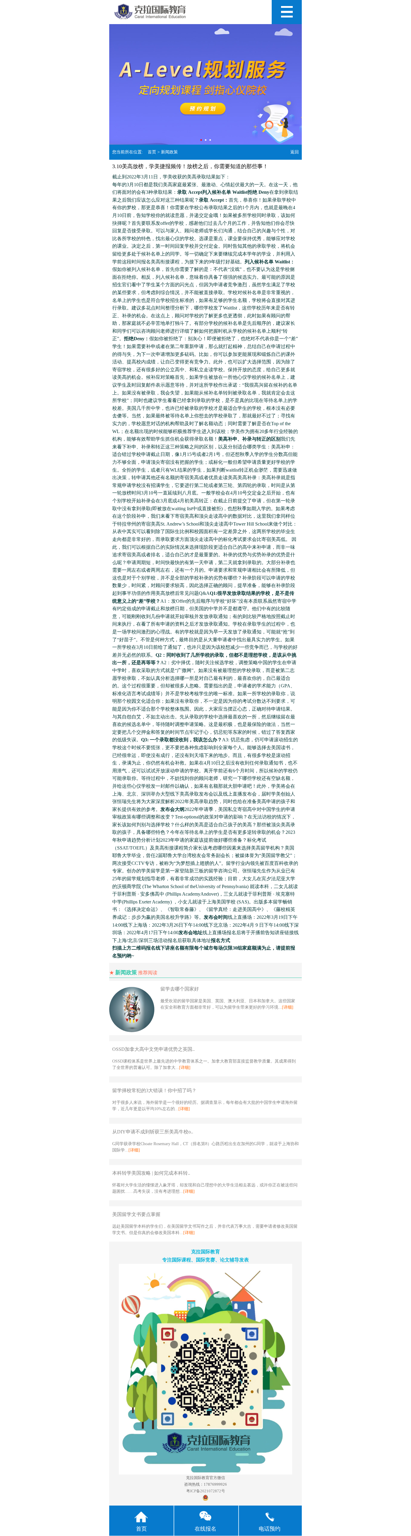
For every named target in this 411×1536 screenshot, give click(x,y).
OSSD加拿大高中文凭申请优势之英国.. (153, 1049)
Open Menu (287, 12)
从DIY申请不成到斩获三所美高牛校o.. (152, 1131)
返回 (294, 152)
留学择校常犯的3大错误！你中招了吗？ (154, 1090)
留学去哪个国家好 (179, 988)
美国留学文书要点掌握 (136, 1214)
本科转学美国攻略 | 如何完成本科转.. (151, 1173)
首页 (152, 152)
